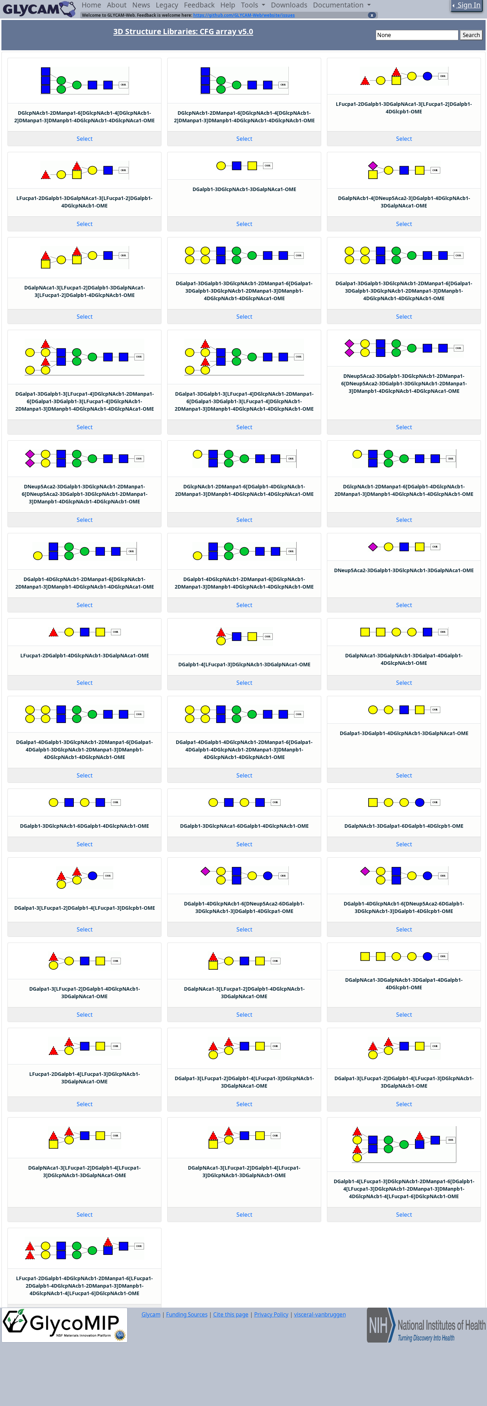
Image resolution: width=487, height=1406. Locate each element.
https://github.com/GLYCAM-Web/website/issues (244, 15)
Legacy (167, 5)
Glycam (151, 1314)
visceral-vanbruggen (320, 1314)
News (141, 5)
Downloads (289, 5)
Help (227, 5)
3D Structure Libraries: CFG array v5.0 (183, 31)
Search (471, 35)
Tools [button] (250, 5)
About (117, 5)
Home (91, 5)
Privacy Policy (271, 1314)
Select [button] (85, 139)
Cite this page (230, 1314)
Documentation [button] (339, 5)
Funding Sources (186, 1314)
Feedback (199, 5)
